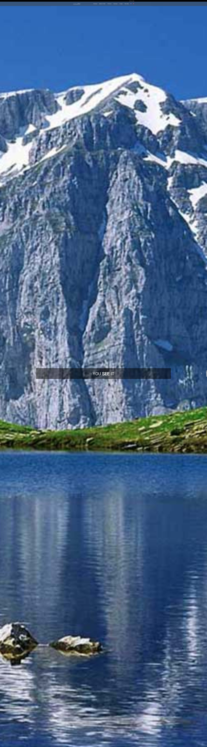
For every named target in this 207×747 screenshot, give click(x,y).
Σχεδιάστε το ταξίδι (102, 3)
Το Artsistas (95, 3)
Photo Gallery (127, 3)
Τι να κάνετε (109, 3)
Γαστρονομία (115, 3)
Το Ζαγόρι (120, 3)
